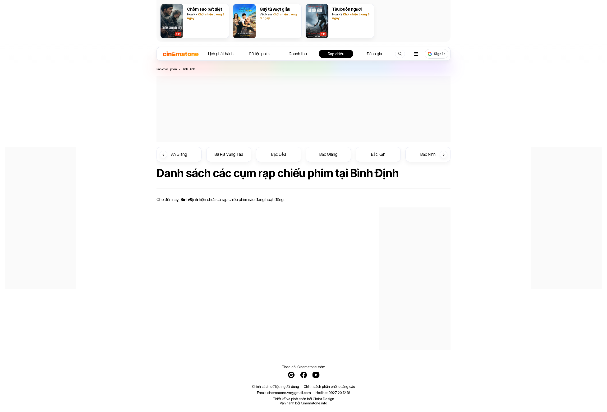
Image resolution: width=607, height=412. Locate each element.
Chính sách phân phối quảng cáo (329, 387)
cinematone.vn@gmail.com (289, 392)
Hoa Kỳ (192, 14)
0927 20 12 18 (339, 392)
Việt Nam (266, 14)
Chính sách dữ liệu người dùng (275, 387)
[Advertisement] (303, 109)
